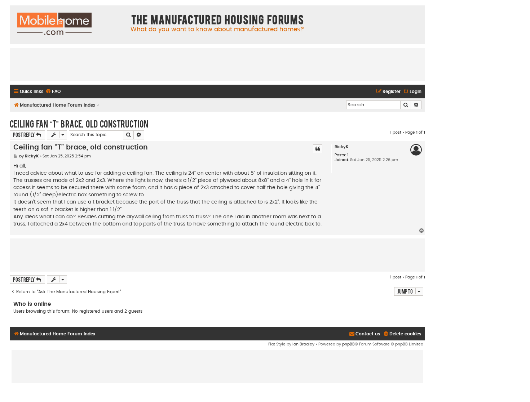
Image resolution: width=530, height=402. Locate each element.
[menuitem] (53, 92)
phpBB (348, 344)
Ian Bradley (303, 344)
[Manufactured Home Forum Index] (54, 24)
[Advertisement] (217, 64)
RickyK (341, 147)
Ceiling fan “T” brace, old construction (79, 123)
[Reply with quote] (317, 148)
